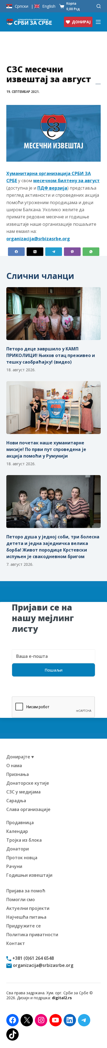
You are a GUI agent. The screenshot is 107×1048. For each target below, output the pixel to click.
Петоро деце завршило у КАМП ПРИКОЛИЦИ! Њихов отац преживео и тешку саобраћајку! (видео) (50, 355)
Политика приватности (32, 935)
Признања (17, 774)
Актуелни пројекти (27, 908)
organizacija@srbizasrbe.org (42, 965)
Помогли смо (20, 899)
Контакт (15, 943)
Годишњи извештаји (29, 875)
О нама (14, 766)
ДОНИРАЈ (81, 21)
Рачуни (14, 866)
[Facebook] (16, 251)
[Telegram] (53, 251)
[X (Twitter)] (35, 251)
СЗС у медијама (23, 792)
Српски (21, 6)
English (48, 6)
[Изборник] (98, 21)
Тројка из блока (24, 840)
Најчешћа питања (26, 917)
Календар (17, 831)
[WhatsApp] (91, 251)
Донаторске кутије (27, 783)
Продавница (20, 822)
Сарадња (16, 801)
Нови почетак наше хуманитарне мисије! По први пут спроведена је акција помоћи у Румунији (46, 449)
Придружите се (23, 926)
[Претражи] (99, 6)
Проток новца (21, 858)
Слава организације (28, 809)
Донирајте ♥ (20, 757)
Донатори (17, 849)
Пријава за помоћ (25, 891)
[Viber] (72, 251)
